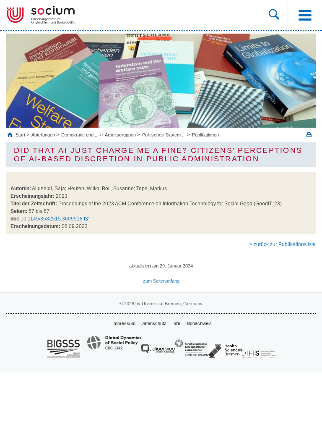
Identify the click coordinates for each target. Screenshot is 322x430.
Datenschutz (153, 323)
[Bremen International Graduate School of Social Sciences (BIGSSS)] (63, 348)
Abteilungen (43, 134)
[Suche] (274, 15)
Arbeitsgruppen (120, 134)
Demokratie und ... (80, 134)
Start (21, 134)
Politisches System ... (164, 134)
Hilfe (175, 323)
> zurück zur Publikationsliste (282, 244)
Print (309, 134)
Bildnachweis (198, 323)
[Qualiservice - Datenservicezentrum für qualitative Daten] (158, 351)
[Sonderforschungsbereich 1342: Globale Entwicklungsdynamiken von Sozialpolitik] (114, 346)
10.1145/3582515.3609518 (52, 219)
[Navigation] (305, 15)
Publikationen (205, 134)
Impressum (123, 323)
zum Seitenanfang (161, 280)
